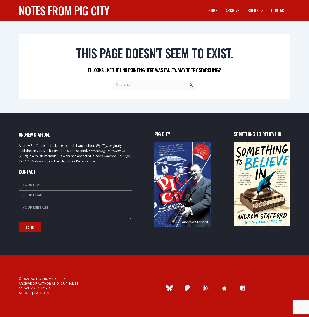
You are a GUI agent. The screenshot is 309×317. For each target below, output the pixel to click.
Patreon (41, 293)
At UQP (25, 293)
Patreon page (86, 161)
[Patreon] (187, 288)
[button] (260, 10)
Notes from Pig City (64, 10)
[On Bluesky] (169, 288)
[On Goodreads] (242, 288)
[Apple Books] (224, 288)
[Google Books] (206, 288)
